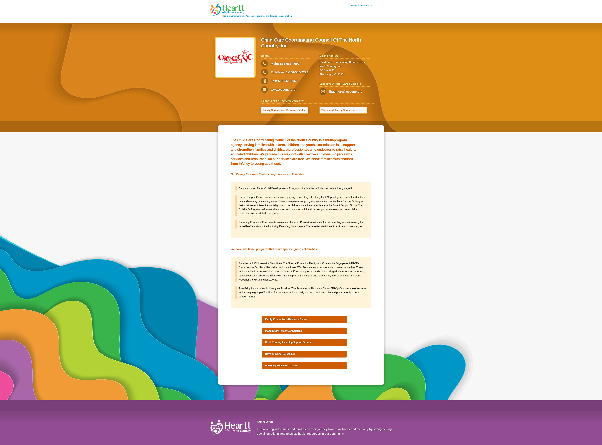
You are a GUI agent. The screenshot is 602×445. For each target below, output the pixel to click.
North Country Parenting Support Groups (288, 342)
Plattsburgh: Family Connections (283, 331)
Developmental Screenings (280, 354)
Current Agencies (359, 5)
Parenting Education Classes (281, 365)
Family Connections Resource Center (284, 110)
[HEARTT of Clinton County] (227, 14)
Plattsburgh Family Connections (339, 110)
